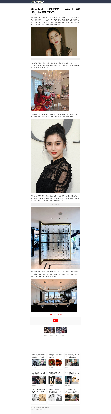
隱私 (42, 409)
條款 (40, 409)
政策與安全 (37, 409)
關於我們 (33, 409)
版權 (44, 409)
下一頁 (55, 320)
